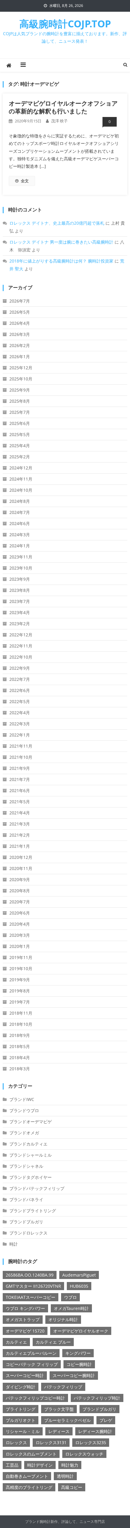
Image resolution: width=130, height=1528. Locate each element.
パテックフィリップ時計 (97, 1398)
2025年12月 (20, 367)
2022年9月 (19, 668)
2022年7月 (19, 679)
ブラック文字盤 (59, 1409)
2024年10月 (20, 490)
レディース (59, 1431)
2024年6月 (19, 523)
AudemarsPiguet (79, 1275)
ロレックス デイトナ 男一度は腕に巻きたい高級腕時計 (61, 242)
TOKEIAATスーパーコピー (30, 1297)
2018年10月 (20, 1024)
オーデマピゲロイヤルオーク (80, 1331)
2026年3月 (19, 334)
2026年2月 (19, 345)
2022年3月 (19, 724)
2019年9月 (19, 979)
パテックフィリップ (63, 1387)
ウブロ (70, 1297)
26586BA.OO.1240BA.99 (30, 1275)
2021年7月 (19, 779)
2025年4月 (19, 445)
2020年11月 (20, 868)
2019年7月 (19, 1002)
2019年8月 (19, 991)
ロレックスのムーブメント (31, 1454)
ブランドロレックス (28, 1233)
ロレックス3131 (51, 1442)
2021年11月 (20, 746)
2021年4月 (19, 813)
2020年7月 (19, 902)
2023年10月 (20, 568)
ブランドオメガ (24, 1133)
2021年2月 (19, 835)
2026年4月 (19, 323)
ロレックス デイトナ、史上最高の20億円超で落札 (56, 223)
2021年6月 (19, 790)
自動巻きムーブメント (27, 1476)
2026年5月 (19, 312)
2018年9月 (19, 1035)
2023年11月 (20, 557)
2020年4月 (19, 924)
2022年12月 (20, 635)
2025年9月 (19, 390)
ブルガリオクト (20, 1420)
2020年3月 (19, 935)
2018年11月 (20, 1013)
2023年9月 (19, 579)
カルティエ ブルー (53, 1342)
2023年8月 (19, 590)
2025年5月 (19, 434)
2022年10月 (20, 657)
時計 (13, 1244)
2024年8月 (19, 501)
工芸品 (12, 1465)
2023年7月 (19, 601)
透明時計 (65, 1476)
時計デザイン (40, 1465)
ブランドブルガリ (26, 1222)
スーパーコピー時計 (25, 1375)
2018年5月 (19, 1046)
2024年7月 (19, 512)
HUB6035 (79, 1286)
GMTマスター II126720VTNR (33, 1286)
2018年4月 (19, 1057)
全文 (25, 180)
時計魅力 (69, 1465)
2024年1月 (19, 546)
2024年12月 (20, 468)
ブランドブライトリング (32, 1210)
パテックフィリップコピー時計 (35, 1398)
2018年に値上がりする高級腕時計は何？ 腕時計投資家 (61, 261)
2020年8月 (19, 890)
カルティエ (16, 1342)
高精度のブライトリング (29, 1487)
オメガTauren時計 (71, 1308)
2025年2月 (19, 457)
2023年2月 (19, 623)
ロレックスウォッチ (84, 1454)
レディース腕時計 (95, 1431)
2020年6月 (19, 913)
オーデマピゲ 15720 (25, 1331)
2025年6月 (19, 423)
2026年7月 (19, 301)
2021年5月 (19, 801)
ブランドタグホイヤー (30, 1177)
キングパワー (78, 1353)
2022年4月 (19, 712)
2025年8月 (19, 401)
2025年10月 (20, 379)
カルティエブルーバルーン (31, 1353)
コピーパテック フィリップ (32, 1364)
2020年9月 (19, 879)
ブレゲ (105, 1420)
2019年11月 (20, 957)
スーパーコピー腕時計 (74, 1375)
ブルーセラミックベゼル (67, 1420)
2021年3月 (19, 824)
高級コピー (71, 1487)
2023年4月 (19, 612)
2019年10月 (20, 968)
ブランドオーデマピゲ (30, 1121)
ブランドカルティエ (28, 1144)
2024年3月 (19, 534)
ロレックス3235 (90, 1442)
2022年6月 (19, 690)
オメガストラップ (23, 1319)
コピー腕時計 (79, 1364)
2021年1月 (19, 846)
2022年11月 (20, 646)
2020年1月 (19, 946)
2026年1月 (19, 356)
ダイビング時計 (20, 1387)
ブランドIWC (21, 1099)
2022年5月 (19, 701)
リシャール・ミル (23, 1431)
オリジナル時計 (63, 1319)
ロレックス (16, 1442)
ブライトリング (20, 1409)
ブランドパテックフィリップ (36, 1188)
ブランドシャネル (26, 1166)
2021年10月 (20, 757)
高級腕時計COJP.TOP (65, 23)
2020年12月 (20, 857)
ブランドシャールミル (30, 1155)
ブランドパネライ (26, 1199)
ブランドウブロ (24, 1110)
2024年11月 (20, 479)
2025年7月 (19, 412)
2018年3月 (19, 1068)
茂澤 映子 (59, 121)
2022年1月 (19, 735)
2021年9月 (19, 768)
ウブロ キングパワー (25, 1308)
